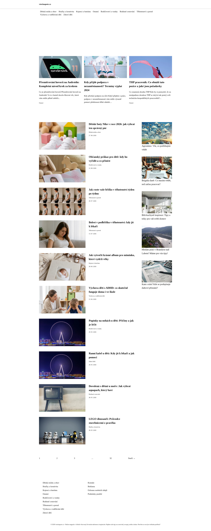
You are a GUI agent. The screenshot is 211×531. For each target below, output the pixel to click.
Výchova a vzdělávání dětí (50, 15)
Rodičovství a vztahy (109, 11)
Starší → (131, 458)
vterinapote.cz (45, 4)
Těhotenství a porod (145, 11)
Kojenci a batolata (83, 11)
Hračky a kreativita (66, 11)
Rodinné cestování (127, 11)
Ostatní (96, 11)
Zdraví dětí (68, 15)
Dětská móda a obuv (48, 11)
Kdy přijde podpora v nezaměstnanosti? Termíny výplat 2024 (103, 86)
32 (111, 458)
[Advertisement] (105, 32)
